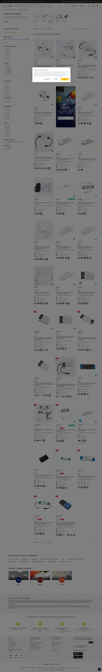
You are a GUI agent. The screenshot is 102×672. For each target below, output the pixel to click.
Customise (47, 79)
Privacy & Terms (59, 75)
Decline (56, 79)
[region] (51, 74)
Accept (64, 79)
